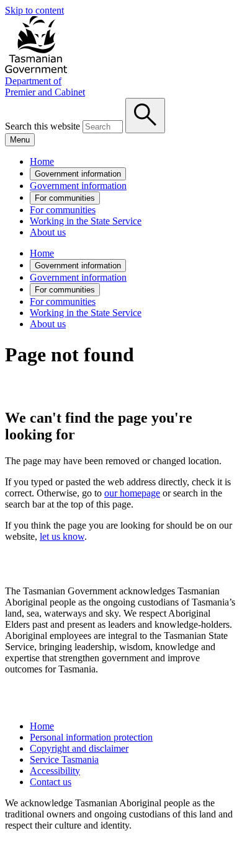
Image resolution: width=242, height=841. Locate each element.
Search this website (42, 126)
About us (48, 232)
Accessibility (55, 770)
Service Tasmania (64, 759)
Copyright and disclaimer (79, 748)
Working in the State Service (85, 221)
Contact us (50, 782)
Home (42, 161)
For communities (65, 198)
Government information (78, 173)
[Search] (145, 115)
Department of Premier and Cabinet (45, 86)
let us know (62, 536)
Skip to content (34, 10)
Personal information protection (91, 737)
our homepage (132, 493)
